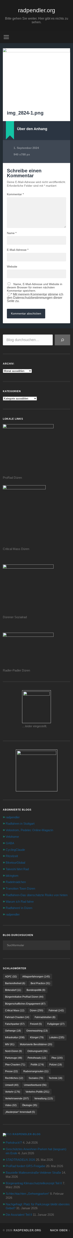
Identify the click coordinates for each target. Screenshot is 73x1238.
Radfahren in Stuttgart (20, 823)
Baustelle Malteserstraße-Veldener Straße (33, 1172)
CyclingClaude (15, 849)
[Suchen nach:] (36, 945)
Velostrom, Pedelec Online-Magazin (29, 830)
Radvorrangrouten (35, 1071)
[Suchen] (62, 340)
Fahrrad (56, 1010)
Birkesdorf (13, 990)
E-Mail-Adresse (17, 249)
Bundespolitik (36, 990)
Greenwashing (37, 1030)
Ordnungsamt (37, 1051)
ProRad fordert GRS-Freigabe (25, 1166)
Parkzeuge (13, 1057)
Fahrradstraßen (45, 1017)
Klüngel (37, 1037)
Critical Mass (14, 1010)
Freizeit (36, 1024)
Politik (37, 1064)
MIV (9, 1044)
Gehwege (13, 1030)
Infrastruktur (15, 1037)
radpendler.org (36, 10)
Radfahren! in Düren (19, 908)
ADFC (11, 976)
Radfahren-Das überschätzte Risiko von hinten (37, 895)
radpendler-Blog (27, 1134)
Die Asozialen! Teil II (19, 1214)
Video (11, 1105)
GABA (10, 843)
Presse (11, 1071)
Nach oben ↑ (60, 1230)
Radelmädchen (16, 882)
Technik (55, 1078)
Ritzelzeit (12, 856)
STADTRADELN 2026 (20, 1159)
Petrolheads (37, 1057)
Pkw (57, 1057)
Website (12, 266)
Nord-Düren (13, 1051)
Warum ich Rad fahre (20, 901)
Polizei (55, 1064)
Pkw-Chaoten (15, 1064)
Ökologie (29, 1105)
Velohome (12, 836)
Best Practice (40, 983)
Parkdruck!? (14, 1142)
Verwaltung (43, 1098)
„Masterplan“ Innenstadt (20, 1112)
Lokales (56, 1037)
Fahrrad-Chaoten (17, 1017)
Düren (36, 1010)
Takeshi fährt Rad (17, 869)
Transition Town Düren (20, 888)
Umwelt (11, 1085)
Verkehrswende (17, 1098)
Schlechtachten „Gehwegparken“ (27, 1193)
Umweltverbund (35, 1085)
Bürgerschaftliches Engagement (25, 1003)
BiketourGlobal (15, 862)
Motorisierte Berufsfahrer (36, 1044)
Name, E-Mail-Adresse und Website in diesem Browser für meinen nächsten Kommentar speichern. (34, 287)
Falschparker (15, 1024)
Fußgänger (55, 1024)
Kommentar (15, 194)
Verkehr (12, 1091)
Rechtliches (14, 1078)
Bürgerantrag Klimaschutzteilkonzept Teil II (34, 1183)
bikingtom (12, 875)
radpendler (13, 817)
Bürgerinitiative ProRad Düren (24, 996)
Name (11, 233)
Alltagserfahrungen (36, 976)
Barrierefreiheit (15, 983)
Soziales (36, 1078)
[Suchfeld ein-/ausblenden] (66, 37)
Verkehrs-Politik (37, 1091)
